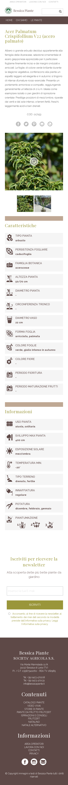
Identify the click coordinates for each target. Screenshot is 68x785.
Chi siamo (21, 20)
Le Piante (36, 20)
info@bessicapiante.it (34, 683)
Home (9, 20)
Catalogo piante (34, 702)
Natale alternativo (34, 725)
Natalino (34, 722)
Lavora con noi (37, 2)
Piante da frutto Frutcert (34, 712)
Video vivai (34, 705)
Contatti (53, 2)
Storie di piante (34, 709)
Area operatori (18, 2)
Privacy (34, 753)
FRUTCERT (34, 718)
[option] (34, 161)
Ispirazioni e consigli (34, 715)
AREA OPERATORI (34, 744)
